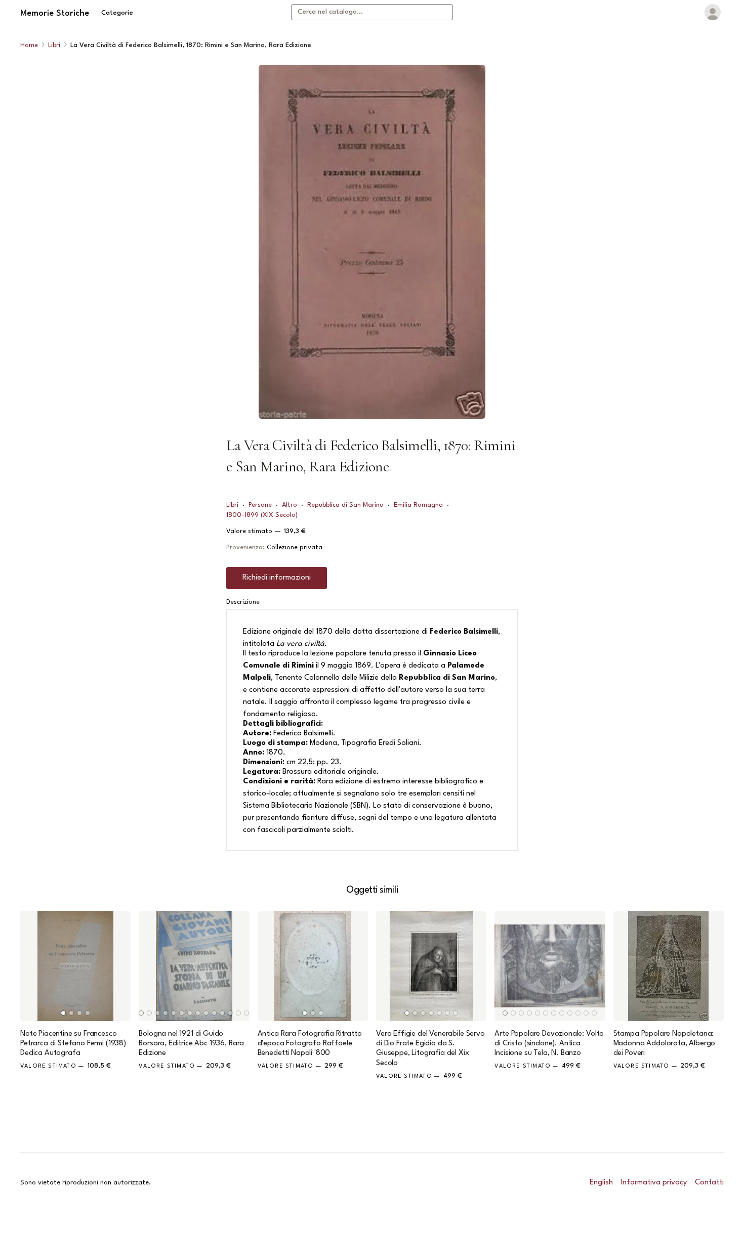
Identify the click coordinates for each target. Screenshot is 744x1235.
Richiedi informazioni (276, 578)
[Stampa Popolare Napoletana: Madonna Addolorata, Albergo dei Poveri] (668, 966)
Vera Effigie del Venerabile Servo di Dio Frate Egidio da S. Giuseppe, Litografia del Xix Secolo (430, 1048)
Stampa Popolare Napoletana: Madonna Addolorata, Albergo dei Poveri (664, 1043)
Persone (260, 505)
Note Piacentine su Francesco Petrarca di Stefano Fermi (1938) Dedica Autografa (73, 1043)
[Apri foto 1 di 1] (372, 242)
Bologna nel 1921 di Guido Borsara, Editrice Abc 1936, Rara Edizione (191, 1043)
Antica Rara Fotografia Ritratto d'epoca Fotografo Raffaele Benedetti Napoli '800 (310, 1043)
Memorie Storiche (54, 13)
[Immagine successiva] (118, 966)
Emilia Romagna (418, 505)
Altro (289, 505)
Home (29, 45)
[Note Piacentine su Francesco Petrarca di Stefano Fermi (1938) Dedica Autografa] (75, 966)
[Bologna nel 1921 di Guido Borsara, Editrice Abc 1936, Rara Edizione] (194, 966)
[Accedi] (712, 12)
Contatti (709, 1182)
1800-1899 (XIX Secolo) (262, 515)
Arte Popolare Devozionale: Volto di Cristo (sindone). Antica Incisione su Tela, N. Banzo (549, 1043)
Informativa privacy (654, 1182)
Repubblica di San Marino (345, 505)
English (601, 1182)
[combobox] (372, 12)
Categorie (117, 13)
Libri (54, 45)
